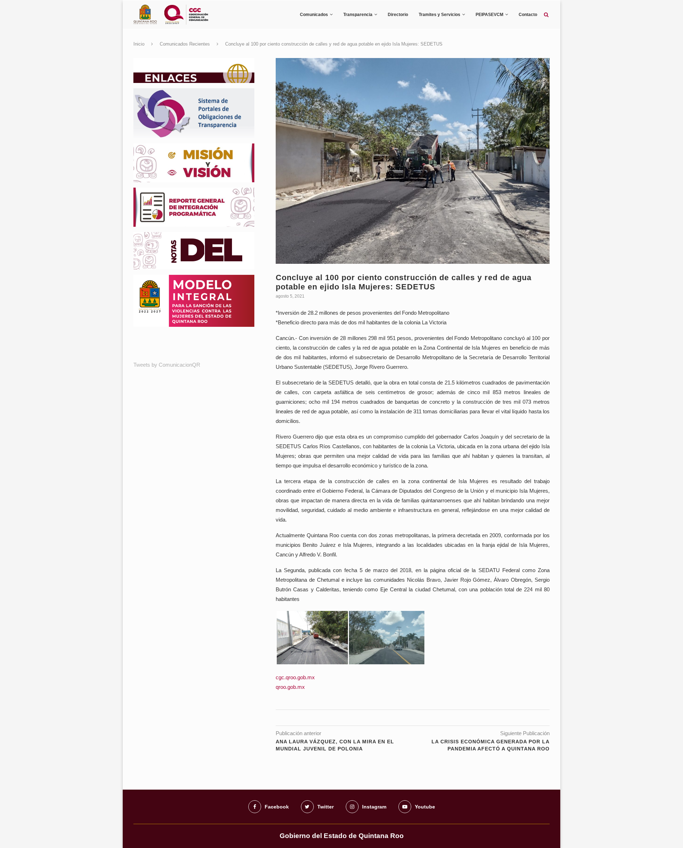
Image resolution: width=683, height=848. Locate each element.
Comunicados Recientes (185, 44)
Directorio (398, 14)
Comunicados (314, 14)
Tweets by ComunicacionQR (166, 365)
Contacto (528, 14)
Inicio (138, 44)
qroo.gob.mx (290, 687)
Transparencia (357, 14)
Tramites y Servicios (439, 14)
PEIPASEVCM (489, 14)
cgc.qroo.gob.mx (295, 677)
